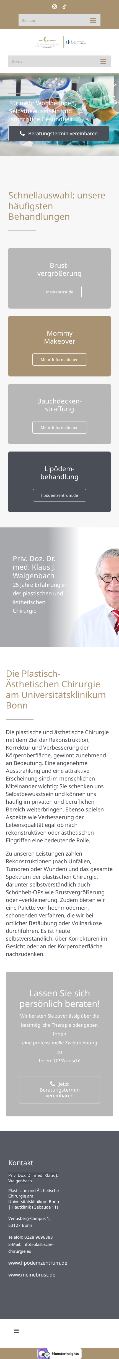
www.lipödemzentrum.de (37, 1262)
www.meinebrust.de (31, 1274)
